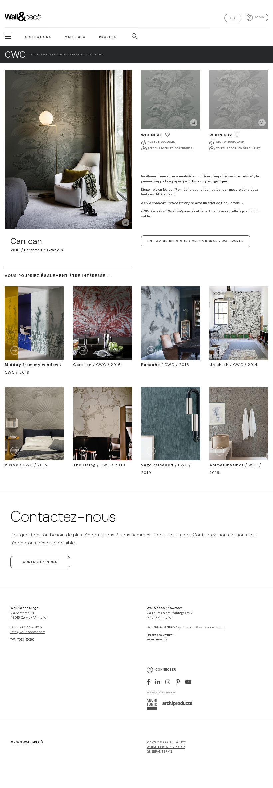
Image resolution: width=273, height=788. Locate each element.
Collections (38, 37)
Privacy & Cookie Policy (166, 742)
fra (233, 18)
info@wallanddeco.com (27, 632)
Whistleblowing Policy (166, 747)
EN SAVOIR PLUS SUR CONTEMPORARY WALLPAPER (195, 241)
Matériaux (75, 37)
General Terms (159, 752)
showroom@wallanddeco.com (202, 627)
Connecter (165, 670)
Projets (107, 37)
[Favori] (167, 135)
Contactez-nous (40, 562)
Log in (259, 17)
